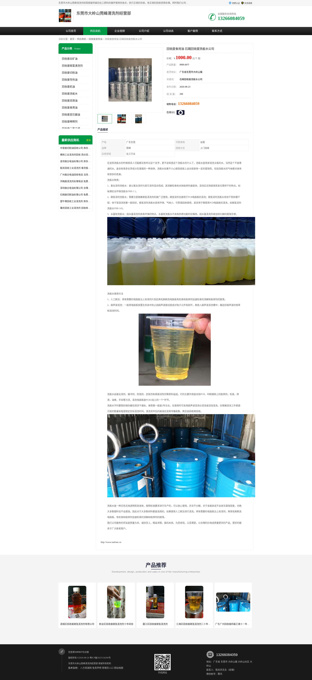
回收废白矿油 (70, 58)
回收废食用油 (95, 39)
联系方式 (217, 31)
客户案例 (193, 31)
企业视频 (119, 31)
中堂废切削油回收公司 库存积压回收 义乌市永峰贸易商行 (75, 148)
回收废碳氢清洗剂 (72, 65)
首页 (72, 39)
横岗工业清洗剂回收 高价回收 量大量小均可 (75, 154)
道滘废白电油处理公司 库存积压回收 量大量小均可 (75, 161)
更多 (88, 140)
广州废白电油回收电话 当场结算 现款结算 (75, 174)
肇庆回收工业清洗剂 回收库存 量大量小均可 (75, 208)
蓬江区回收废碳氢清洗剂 (116, 624)
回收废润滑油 (70, 100)
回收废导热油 (70, 79)
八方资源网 (86, 668)
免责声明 (96, 668)
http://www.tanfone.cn (111, 542)
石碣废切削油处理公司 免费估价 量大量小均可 (75, 194)
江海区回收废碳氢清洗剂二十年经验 (155, 624)
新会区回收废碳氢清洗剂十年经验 (77, 624)
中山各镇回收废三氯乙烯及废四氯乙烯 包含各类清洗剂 (243, 624)
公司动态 (168, 31)
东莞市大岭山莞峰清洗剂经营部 (83, 663)
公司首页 (71, 31)
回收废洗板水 (70, 93)
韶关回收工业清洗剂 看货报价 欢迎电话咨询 (75, 168)
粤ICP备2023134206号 (100, 657)
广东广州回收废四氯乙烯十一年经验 (194, 624)
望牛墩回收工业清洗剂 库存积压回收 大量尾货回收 (75, 201)
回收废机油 (68, 86)
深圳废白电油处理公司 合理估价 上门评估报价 (75, 188)
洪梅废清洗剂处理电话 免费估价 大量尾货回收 (75, 181)
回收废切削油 (70, 72)
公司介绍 (144, 31)
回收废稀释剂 (70, 121)
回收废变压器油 (71, 114)
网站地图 (118, 668)
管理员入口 (107, 668)
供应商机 (95, 31)
